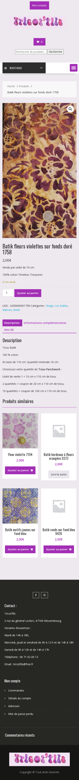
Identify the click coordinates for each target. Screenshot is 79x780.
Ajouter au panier (28, 293)
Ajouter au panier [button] (18, 470)
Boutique (16, 68)
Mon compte (39, 5)
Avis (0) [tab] (8, 329)
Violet (16, 310)
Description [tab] (12, 323)
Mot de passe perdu (20, 714)
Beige (49, 305)
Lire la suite (59, 474)
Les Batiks (61, 305)
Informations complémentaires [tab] (45, 323)
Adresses (14, 706)
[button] (73, 68)
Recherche (55, 51)
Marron (7, 310)
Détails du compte (19, 698)
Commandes (16, 690)
